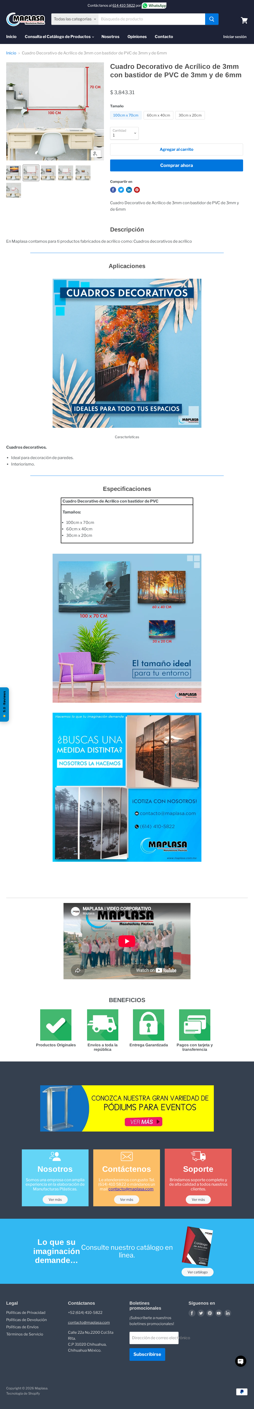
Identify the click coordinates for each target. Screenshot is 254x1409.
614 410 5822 (123, 5)
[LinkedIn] (227, 1313)
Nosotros (110, 36)
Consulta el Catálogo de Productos (58, 36)
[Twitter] (200, 1313)
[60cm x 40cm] (159, 120)
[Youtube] (218, 1313)
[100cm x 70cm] (126, 120)
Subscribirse (147, 1354)
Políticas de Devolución (26, 1320)
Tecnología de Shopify (23, 1393)
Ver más (55, 1199)
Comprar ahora (176, 165)
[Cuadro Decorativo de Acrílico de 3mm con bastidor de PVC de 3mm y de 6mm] (14, 173)
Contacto (164, 36)
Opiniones (137, 36)
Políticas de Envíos (22, 1327)
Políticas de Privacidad (25, 1312)
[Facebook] (192, 1313)
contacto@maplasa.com (131, 1189)
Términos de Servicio (24, 1334)
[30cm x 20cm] (190, 120)
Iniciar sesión (235, 37)
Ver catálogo (198, 1272)
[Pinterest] (209, 1313)
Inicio (11, 36)
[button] (240, 1361)
